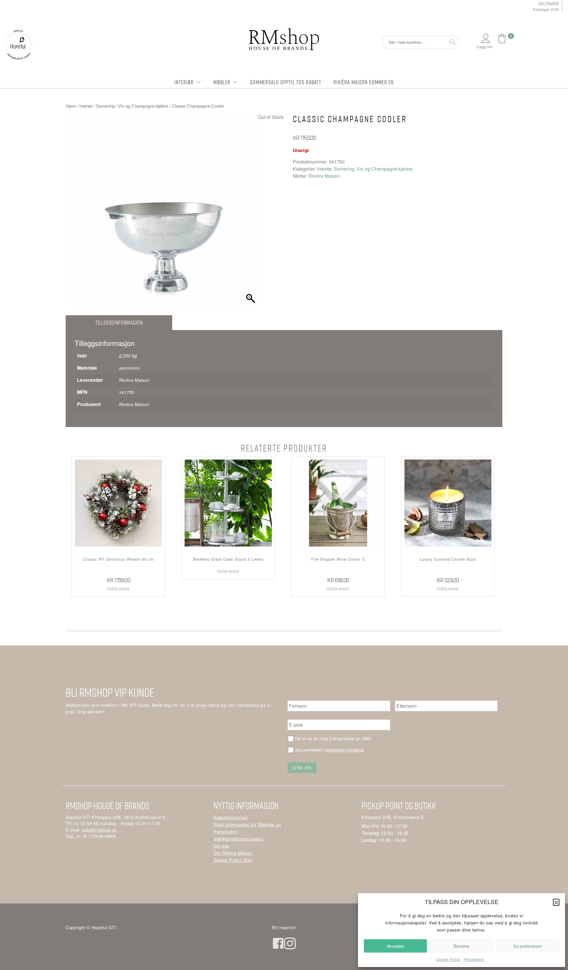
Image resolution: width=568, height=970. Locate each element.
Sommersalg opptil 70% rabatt (285, 82)
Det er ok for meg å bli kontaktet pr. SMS (333, 738)
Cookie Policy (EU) (233, 860)
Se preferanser (527, 946)
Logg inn (485, 46)
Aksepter (395, 946)
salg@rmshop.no (99, 830)
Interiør (184, 82)
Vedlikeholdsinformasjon (239, 838)
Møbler (221, 82)
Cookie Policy (448, 959)
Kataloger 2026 (546, 9)
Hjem (71, 106)
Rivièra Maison (324, 175)
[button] (556, 902)
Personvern (474, 959)
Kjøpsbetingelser (231, 817)
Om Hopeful (548, 3)
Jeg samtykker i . (330, 749)
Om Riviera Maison (233, 853)
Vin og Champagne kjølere (143, 106)
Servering (105, 106)
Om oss (221, 846)
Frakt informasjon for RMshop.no (247, 824)
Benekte (461, 946)
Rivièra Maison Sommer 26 (363, 82)
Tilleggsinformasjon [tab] (119, 322)
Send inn (302, 767)
